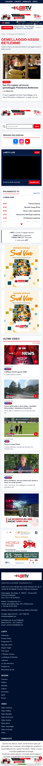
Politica (3, 682)
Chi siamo (9, 1)
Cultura (4, 689)
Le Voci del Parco (7, 663)
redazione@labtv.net (8, 616)
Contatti (17, 1)
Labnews (4, 660)
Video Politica (6, 711)
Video (3, 732)
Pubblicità (27, 1)
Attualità (6, 82)
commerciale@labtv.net (14, 625)
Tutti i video (36, 343)
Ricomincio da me (7, 669)
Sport (3, 695)
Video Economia (7, 717)
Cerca (35, 1)
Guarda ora (34, 182)
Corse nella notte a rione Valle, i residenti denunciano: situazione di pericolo (20, 407)
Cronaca (4, 679)
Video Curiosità (6, 729)
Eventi (3, 698)
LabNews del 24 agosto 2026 (15, 372)
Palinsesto (5, 635)
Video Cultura (6, 720)
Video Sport (5, 723)
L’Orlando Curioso (7, 654)
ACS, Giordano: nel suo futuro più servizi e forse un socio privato (21, 481)
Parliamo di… (6, 666)
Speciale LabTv (6, 645)
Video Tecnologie (7, 726)
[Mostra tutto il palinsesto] (21, 224)
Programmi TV (6, 641)
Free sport (5, 651)
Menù (6, 23)
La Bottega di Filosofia (9, 657)
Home (3, 34)
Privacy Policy (6, 638)
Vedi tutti (36, 193)
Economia (4, 692)
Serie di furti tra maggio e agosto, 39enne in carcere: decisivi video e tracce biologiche (23, 27)
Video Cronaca (6, 708)
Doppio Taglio (6, 648)
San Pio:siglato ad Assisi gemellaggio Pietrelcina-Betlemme (20, 86)
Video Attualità (6, 714)
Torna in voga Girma (12, 444)
